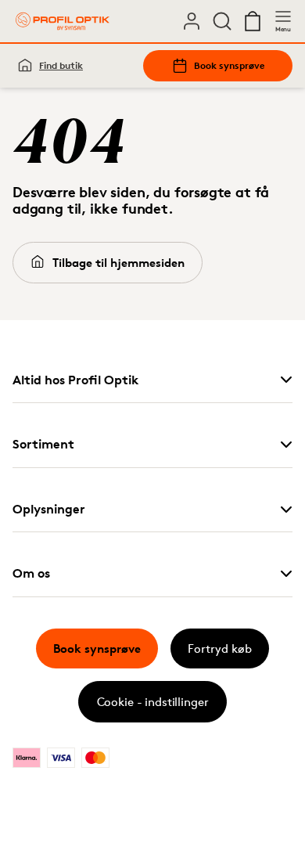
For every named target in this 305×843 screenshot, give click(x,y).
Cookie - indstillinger (153, 701)
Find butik (61, 65)
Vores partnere (72, 432)
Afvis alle (152, 517)
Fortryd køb (220, 648)
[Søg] (222, 21)
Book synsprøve (229, 65)
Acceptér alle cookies (152, 475)
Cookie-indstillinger (152, 557)
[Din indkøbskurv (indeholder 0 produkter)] (252, 21)
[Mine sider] (191, 21)
